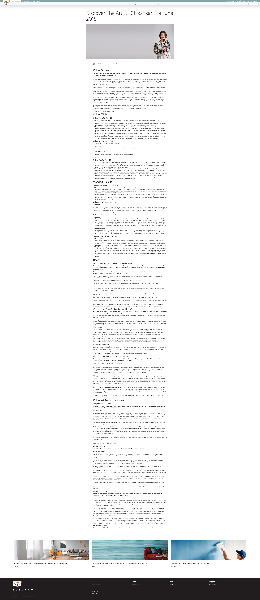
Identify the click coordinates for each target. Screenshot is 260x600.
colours (106, 271)
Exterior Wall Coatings (97, 587)
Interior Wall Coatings (96, 584)
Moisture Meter (173, 587)
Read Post (16, 566)
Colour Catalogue (135, 584)
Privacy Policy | (22, 596)
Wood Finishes (95, 591)
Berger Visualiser (174, 589)
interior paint (149, 330)
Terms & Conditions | (31, 596)
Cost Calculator (173, 584)
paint (133, 389)
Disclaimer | (16, 596)
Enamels (93, 589)
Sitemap (211, 587)
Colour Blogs (134, 587)
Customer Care (212, 584)
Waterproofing (95, 593)
